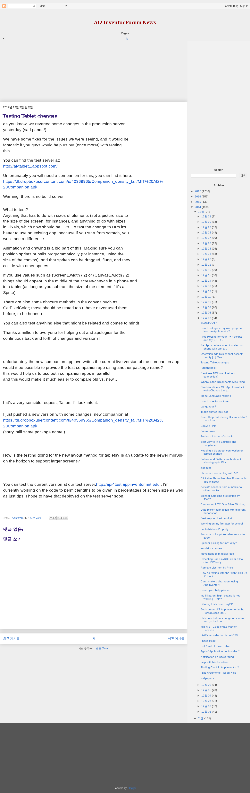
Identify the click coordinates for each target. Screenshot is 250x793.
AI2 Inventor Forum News (125, 23)
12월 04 (206, 695)
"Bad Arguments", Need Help (218, 672)
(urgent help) (209, 367)
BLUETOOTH (209, 322)
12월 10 (206, 302)
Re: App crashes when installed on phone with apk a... (222, 347)
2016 (198, 196)
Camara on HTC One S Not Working (223, 504)
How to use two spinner (215, 401)
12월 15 (206, 275)
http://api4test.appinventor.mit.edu (128, 484)
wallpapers (207, 678)
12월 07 (206, 318)
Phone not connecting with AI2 (219, 473)
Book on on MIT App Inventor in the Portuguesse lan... (222, 611)
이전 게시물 (176, 638)
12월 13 (206, 285)
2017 (198, 191)
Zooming (206, 467)
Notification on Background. (218, 656)
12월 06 (206, 684)
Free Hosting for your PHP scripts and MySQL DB (221, 338)
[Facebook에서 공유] (62, 518)
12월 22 (206, 264)
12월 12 (206, 291)
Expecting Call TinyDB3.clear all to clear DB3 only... (222, 560)
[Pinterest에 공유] (66, 518)
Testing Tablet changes (215, 362)
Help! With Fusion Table (215, 646)
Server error (208, 431)
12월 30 (206, 221)
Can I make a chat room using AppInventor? (219, 583)
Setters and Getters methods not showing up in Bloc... (221, 461)
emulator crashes (211, 548)
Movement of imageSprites (217, 553)
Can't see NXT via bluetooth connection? (218, 375)
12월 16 (206, 269)
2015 (198, 201)
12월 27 (206, 237)
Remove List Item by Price (217, 567)
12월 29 (206, 227)
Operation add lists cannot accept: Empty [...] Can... (222, 355)
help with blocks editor (214, 662)
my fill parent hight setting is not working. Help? (220, 597)
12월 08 (206, 312)
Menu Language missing (216, 395)
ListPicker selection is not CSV (219, 635)
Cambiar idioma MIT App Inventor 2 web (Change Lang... (223, 389)
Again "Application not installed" (220, 651)
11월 (201, 718)
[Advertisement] (94, 68)
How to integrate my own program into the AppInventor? (222, 329)
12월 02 (206, 706)
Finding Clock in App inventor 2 (220, 667)
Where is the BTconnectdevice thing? (223, 381)
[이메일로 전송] (51, 518)
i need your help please (215, 590)
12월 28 (206, 232)
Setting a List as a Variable (217, 436)
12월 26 (206, 243)
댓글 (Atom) (102, 648)
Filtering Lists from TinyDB (217, 604)
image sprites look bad (215, 411)
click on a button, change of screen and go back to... (222, 619)
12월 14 (206, 280)
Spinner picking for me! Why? (219, 542)
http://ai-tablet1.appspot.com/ (30, 166)
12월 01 (206, 711)
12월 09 (206, 307)
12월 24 (206, 253)
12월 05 (206, 690)
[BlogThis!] (55, 518)
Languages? (208, 406)
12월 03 (206, 700)
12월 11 (206, 296)
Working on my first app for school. (222, 523)
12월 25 (206, 248)
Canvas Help (208, 425)
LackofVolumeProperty (215, 529)
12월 (201, 211)
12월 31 (206, 216)
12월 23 (206, 259)
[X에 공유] (58, 518)
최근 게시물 (11, 638)
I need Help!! (208, 640)
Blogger (132, 788)
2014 (198, 207)
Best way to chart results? (216, 518)
